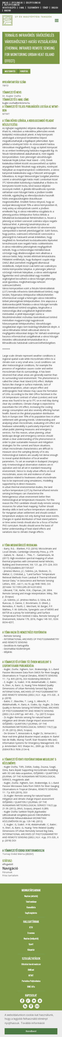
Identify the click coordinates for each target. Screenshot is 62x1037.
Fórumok (7, 872)
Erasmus (31, 932)
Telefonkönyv (33, 8)
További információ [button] (33, 1023)
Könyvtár (31, 949)
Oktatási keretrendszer (31, 964)
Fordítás (24, 71)
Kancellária (31, 907)
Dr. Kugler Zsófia (11, 95)
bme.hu (5, 3)
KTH (31, 927)
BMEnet (31, 969)
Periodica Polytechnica (31, 981)
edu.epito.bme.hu (33, 3)
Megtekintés (10, 71)
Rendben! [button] (31, 1031)
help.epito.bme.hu (12, 5)
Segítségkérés (31, 912)
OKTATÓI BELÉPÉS (9, 8)
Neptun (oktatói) (31, 896)
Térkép (45, 8)
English (55, 8)
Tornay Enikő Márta (13, 853)
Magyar (7, 10)
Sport (31, 944)
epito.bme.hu (17, 3)
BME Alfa (31, 986)
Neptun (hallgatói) (31, 938)
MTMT (6, 113)
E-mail (21, 8)
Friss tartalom (10, 875)
